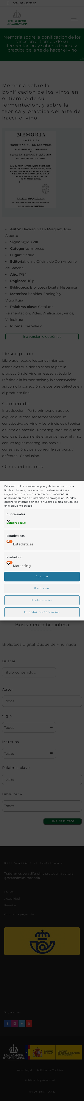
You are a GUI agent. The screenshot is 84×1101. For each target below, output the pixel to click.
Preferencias (42, 600)
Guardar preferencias (42, 612)
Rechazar (42, 588)
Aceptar (42, 576)
